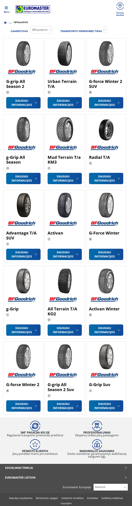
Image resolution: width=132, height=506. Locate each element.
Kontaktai (92, 498)
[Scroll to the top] (123, 499)
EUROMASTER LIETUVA (20, 477)
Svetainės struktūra (72, 498)
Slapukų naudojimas (20, 498)
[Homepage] (5, 22)
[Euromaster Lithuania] (32, 9)
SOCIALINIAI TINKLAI (19, 467)
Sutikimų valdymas (112, 498)
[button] (10, 22)
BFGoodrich (21, 22)
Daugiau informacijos (22, 103)
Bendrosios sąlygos (47, 498)
